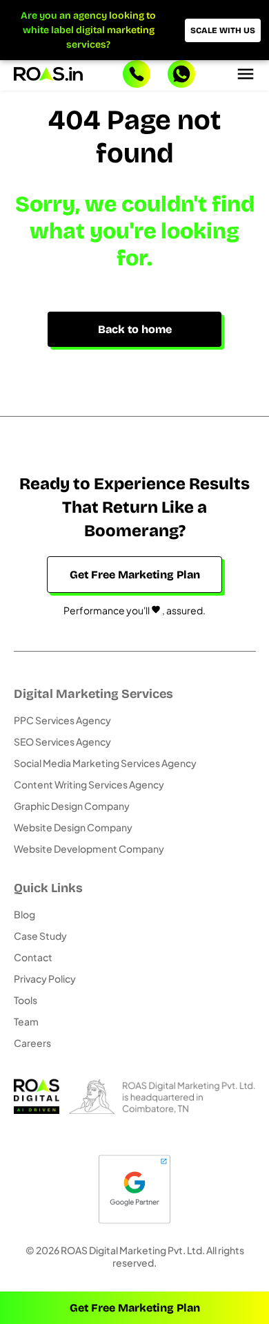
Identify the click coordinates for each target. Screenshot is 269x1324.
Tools (25, 1000)
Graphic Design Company (72, 806)
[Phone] (136, 75)
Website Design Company (73, 827)
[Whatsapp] (181, 75)
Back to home (135, 329)
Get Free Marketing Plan (135, 1307)
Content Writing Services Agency (89, 784)
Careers (32, 1043)
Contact (33, 957)
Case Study (40, 935)
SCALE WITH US (222, 30)
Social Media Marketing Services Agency (105, 763)
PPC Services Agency (62, 720)
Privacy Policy (45, 978)
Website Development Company (89, 848)
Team (26, 1021)
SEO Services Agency (62, 741)
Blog (24, 914)
